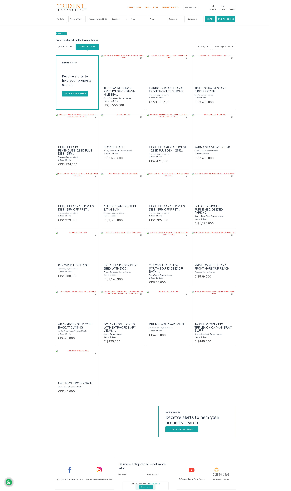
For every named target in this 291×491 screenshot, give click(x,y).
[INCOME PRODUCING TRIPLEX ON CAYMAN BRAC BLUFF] (213, 305)
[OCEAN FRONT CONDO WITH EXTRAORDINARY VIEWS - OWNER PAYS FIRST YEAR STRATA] (122, 305)
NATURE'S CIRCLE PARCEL (75, 383)
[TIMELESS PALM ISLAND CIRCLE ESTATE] (213, 69)
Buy (139, 7)
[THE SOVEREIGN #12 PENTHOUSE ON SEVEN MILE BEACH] (122, 69)
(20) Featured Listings (87, 47)
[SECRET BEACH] (122, 128)
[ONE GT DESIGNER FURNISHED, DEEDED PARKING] (213, 187)
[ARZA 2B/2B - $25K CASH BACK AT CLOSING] (77, 305)
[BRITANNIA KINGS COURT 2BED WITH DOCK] (122, 246)
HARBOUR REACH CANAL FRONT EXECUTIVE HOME (166, 90)
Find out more (154, 484)
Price (152, 19)
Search (210, 19)
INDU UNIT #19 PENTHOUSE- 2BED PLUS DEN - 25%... (75, 150)
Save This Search (226, 19)
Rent (155, 7)
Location (115, 19)
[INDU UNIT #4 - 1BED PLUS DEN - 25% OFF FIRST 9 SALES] (168, 187)
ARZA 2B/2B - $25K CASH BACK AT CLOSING (75, 326)
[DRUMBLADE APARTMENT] (168, 305)
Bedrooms (173, 19)
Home (130, 7)
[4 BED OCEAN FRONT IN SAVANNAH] (122, 187)
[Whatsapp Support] (9, 482)
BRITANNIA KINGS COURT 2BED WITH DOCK (121, 267)
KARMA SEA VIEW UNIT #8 (212, 147)
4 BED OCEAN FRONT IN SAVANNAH (120, 208)
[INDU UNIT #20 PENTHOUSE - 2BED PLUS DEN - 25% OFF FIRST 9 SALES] (168, 128)
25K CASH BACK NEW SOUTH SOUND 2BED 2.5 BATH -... (166, 268)
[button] (61, 19)
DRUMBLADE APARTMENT (166, 324)
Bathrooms (192, 19)
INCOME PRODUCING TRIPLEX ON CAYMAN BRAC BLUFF (213, 327)
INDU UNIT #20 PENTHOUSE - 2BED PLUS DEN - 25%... (168, 149)
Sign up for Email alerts (75, 94)
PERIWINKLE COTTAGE (73, 265)
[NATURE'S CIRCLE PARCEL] (77, 364)
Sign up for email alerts (182, 429)
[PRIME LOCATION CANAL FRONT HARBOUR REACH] (213, 246)
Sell (147, 7)
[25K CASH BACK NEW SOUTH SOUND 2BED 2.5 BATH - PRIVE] (168, 246)
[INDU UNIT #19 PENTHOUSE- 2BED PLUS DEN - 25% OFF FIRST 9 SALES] (77, 128)
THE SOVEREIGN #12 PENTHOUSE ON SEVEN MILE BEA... (119, 91)
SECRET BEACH (114, 147)
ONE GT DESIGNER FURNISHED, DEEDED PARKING (208, 209)
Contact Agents (170, 7)
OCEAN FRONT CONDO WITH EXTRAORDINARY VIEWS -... (120, 327)
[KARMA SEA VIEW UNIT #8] (213, 128)
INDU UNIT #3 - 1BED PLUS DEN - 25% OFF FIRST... (76, 208)
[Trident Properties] (72, 11)
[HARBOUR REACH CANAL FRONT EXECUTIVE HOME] (168, 69)
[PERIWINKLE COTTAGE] (77, 246)
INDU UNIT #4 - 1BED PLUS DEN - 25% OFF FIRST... (167, 208)
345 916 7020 (191, 7)
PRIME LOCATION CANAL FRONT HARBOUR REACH (211, 267)
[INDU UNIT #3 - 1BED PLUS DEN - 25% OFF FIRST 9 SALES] (77, 187)
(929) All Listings (66, 47)
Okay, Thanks (146, 487)
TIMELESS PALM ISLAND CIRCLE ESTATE (210, 90)
